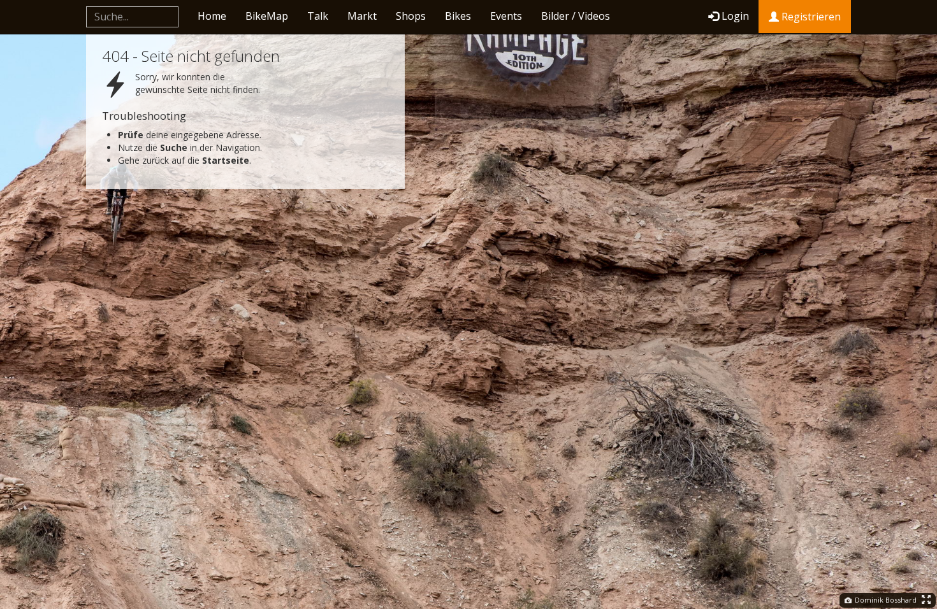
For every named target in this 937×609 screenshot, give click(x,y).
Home (212, 16)
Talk (317, 16)
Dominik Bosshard (885, 600)
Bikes (458, 16)
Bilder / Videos (575, 16)
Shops (411, 16)
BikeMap (266, 16)
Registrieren (810, 17)
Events (506, 16)
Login (735, 16)
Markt (362, 16)
